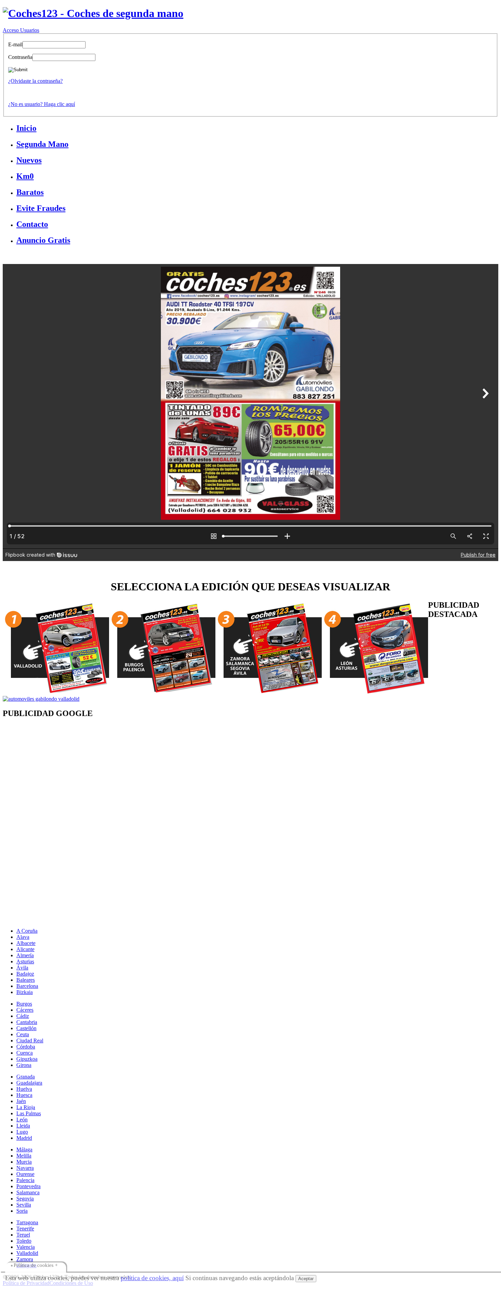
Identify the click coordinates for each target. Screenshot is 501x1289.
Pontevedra (28, 1186)
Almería (25, 955)
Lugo (22, 1132)
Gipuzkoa (26, 1059)
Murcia (24, 1162)
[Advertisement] (207, 779)
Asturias (25, 961)
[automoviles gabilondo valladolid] (41, 699)
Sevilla (23, 1205)
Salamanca (28, 1192)
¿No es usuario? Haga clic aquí (41, 104)
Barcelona (27, 986)
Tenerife (25, 1228)
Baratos (30, 192)
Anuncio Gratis (43, 240)
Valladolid (27, 1253)
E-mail (15, 44)
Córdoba (25, 1047)
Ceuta (22, 1034)
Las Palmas (28, 1113)
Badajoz (25, 974)
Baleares (25, 980)
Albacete (25, 943)
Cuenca (24, 1053)
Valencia (25, 1247)
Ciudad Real (29, 1040)
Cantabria (26, 1022)
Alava (22, 937)
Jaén (21, 1101)
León (22, 1119)
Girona (23, 1065)
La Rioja (25, 1107)
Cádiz (22, 1016)
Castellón (26, 1028)
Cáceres (24, 1010)
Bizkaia (24, 992)
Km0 (25, 176)
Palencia (25, 1180)
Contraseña (20, 57)
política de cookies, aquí (152, 1278)
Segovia (25, 1198)
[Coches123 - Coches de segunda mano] (93, 13)
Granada (25, 1077)
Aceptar (306, 1278)
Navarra (25, 1168)
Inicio (26, 128)
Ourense (25, 1174)
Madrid (24, 1138)
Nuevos (29, 160)
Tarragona (27, 1222)
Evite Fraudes (40, 208)
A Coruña (26, 931)
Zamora (24, 1259)
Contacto (32, 224)
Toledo (23, 1241)
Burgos (24, 1004)
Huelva (24, 1089)
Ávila (22, 967)
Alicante (25, 949)
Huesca (24, 1095)
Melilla (23, 1156)
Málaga (24, 1149)
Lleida (23, 1126)
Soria (22, 1211)
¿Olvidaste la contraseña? (35, 81)
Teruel (23, 1235)
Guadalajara (29, 1083)
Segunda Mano (42, 144)
